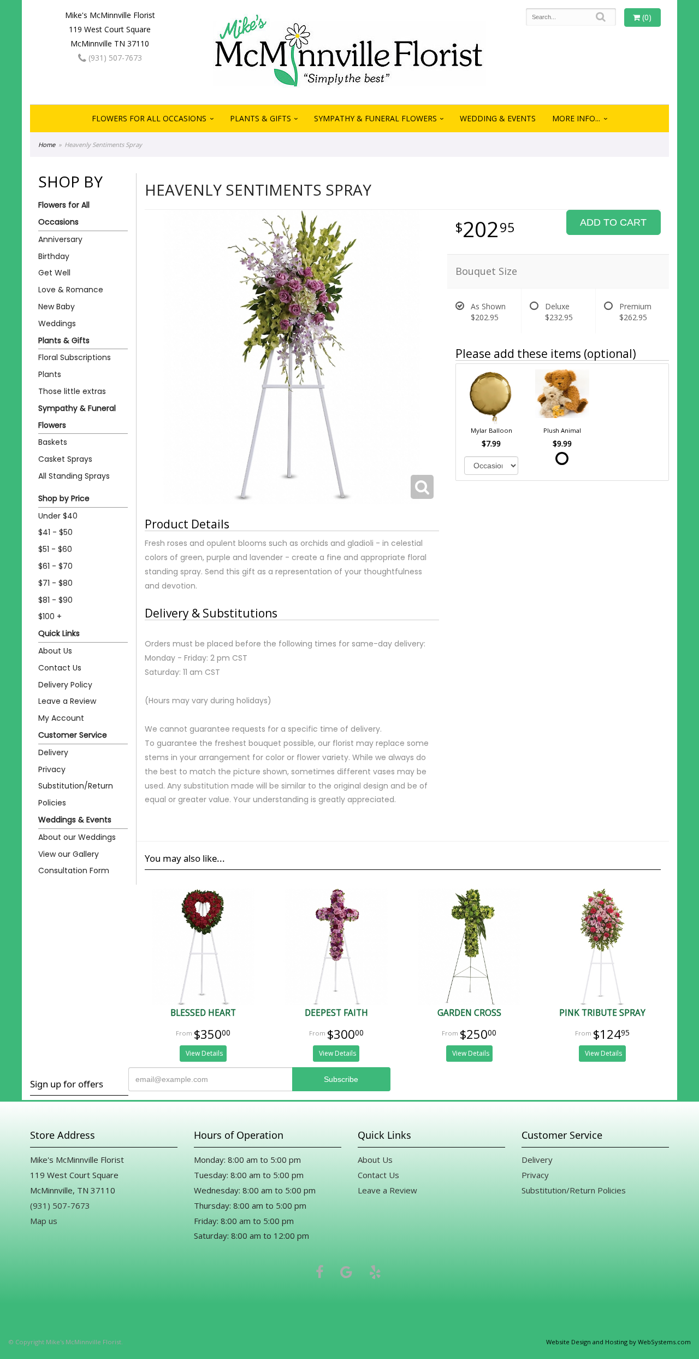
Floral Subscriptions (74, 357)
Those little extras (72, 391)
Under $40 (58, 515)
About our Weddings (77, 837)
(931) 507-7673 (114, 57)
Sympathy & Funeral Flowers (375, 118)
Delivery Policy (65, 684)
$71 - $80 (55, 583)
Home (46, 144)
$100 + (50, 616)
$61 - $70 (55, 566)
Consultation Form (73, 870)
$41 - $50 (55, 532)
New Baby (56, 306)
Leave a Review (67, 701)
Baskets (52, 442)
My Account (61, 718)
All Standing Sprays (74, 475)
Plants (49, 374)
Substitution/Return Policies (75, 794)
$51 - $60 (55, 549)
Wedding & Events (498, 118)
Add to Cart (613, 222)
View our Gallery (68, 854)
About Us (55, 650)
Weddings (57, 323)
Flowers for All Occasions (149, 118)
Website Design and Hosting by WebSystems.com (618, 1342)
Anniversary (60, 239)
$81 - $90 (55, 600)
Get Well (54, 272)
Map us (43, 1220)
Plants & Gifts (260, 118)
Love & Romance (70, 289)
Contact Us (59, 667)
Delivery (53, 752)
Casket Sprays (65, 459)
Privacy (52, 769)
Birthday (53, 256)
